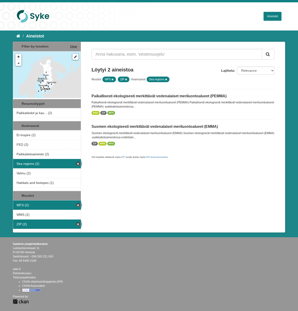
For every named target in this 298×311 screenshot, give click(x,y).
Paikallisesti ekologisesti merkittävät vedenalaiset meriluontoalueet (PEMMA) (159, 96)
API (123, 157)
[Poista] (113, 79)
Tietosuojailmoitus (24, 277)
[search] (268, 54)
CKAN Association (33, 285)
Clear (73, 46)
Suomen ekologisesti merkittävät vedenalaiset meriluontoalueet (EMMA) (154, 126)
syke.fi (17, 269)
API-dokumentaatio (156, 157)
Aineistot (272, 16)
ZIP (103, 113)
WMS (95, 113)
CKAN (21, 301)
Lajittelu (227, 70)
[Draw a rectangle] (75, 57)
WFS (111, 113)
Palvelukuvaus (22, 273)
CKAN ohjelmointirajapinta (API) (42, 281)
